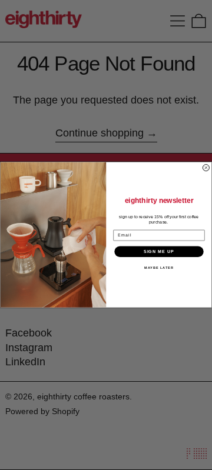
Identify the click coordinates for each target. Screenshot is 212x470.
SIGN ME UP (159, 251)
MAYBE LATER (158, 267)
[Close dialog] (206, 168)
